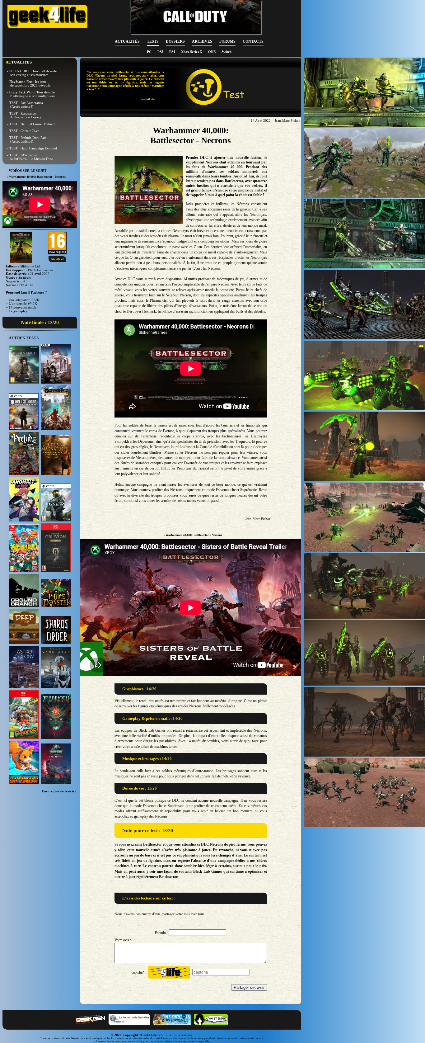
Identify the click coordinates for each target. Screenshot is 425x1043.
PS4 (172, 52)
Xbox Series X (192, 52)
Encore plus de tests (59, 791)
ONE (212, 52)
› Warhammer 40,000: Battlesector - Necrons (193, 535)
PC (149, 52)
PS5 (160, 52)
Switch (226, 52)
